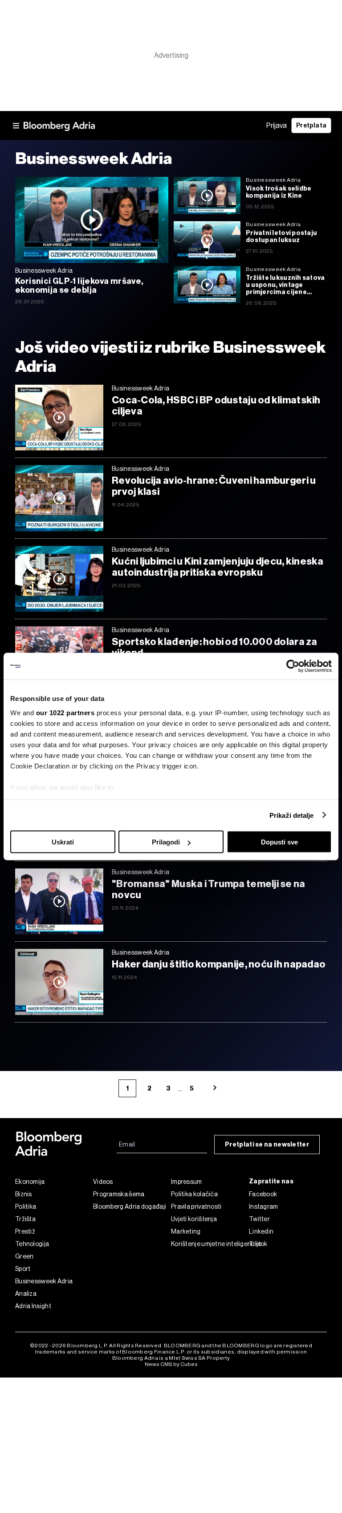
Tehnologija (32, 1243)
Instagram (263, 1206)
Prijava (276, 125)
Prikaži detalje (291, 815)
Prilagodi (166, 842)
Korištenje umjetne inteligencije (210, 1243)
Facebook (263, 1194)
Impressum (186, 1181)
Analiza (26, 1293)
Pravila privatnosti (196, 1206)
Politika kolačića (194, 1194)
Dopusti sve (279, 842)
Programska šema (119, 1194)
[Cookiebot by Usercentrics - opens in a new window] (293, 666)
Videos (103, 1181)
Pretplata (311, 125)
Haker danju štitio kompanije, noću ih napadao (219, 964)
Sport (23, 1268)
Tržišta (25, 1218)
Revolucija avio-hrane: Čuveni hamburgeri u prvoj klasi (214, 486)
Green (24, 1256)
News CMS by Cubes (171, 1364)
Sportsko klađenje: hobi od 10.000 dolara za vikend (215, 647)
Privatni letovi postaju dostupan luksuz (281, 237)
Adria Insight (33, 1306)
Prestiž (25, 1231)
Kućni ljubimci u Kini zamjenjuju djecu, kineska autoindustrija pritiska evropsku (218, 567)
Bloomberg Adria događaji (129, 1206)
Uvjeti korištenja (194, 1218)
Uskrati (63, 842)
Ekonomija (30, 1181)
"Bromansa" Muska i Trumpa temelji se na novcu (208, 889)
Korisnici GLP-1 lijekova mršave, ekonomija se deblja (79, 286)
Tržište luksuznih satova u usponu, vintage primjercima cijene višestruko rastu (285, 285)
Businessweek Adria (44, 1281)
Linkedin (261, 1231)
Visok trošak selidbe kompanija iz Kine (278, 192)
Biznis (23, 1194)
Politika (25, 1206)
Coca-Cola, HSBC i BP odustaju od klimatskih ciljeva (216, 405)
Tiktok (258, 1243)
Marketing (186, 1231)
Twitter (259, 1218)
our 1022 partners (65, 712)
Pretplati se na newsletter (267, 1144)
